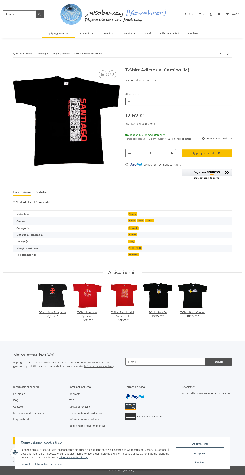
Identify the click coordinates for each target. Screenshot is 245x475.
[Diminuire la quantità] (129, 153)
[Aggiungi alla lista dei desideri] (112, 74)
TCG (71, 400)
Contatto (18, 406)
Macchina (133, 254)
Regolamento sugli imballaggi (87, 425)
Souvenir (133, 228)
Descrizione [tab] (22, 192)
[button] (211, 14)
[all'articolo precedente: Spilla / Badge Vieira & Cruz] (220, 53)
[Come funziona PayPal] (135, 396)
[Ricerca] (40, 14)
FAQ (15, 400)
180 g (131, 241)
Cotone (132, 214)
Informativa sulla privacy (73, 457)
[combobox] (178, 101)
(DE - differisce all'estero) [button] (179, 138)
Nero (140, 220)
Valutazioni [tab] (44, 192)
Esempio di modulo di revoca (86, 413)
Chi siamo (19, 394)
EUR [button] (187, 14)
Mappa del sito (22, 419)
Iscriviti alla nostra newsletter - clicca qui (206, 393)
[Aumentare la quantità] (172, 153)
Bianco (149, 220)
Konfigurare (200, 453)
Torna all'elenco (24, 53)
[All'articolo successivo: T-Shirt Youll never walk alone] (228, 53)
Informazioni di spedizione (29, 413)
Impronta (26, 463)
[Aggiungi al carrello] (16, 66)
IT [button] (200, 14)
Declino (200, 462)
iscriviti (218, 361)
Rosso (132, 220)
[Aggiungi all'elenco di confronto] (103, 74)
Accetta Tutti (200, 443)
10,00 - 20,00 (135, 248)
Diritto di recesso (79, 406)
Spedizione (148, 123)
